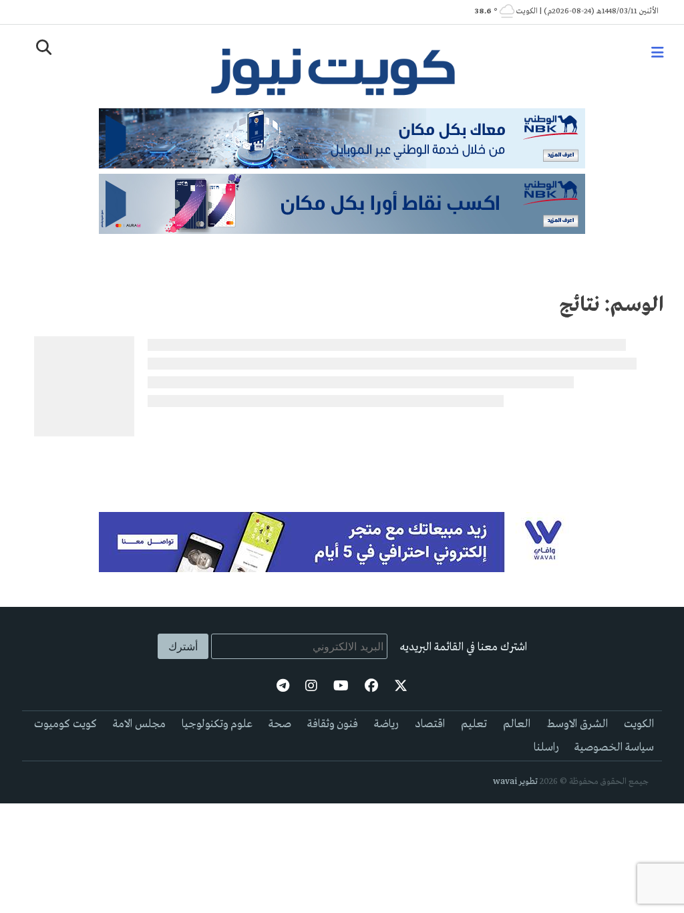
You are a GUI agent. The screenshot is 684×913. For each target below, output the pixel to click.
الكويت (639, 724)
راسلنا (546, 748)
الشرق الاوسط (577, 724)
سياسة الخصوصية (614, 748)
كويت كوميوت (65, 724)
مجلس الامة (139, 724)
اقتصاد (430, 724)
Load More (342, 463)
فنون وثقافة (332, 724)
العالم (516, 724)
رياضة (386, 724)
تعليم (474, 724)
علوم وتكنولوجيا (217, 724)
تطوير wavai (515, 781)
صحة (280, 724)
